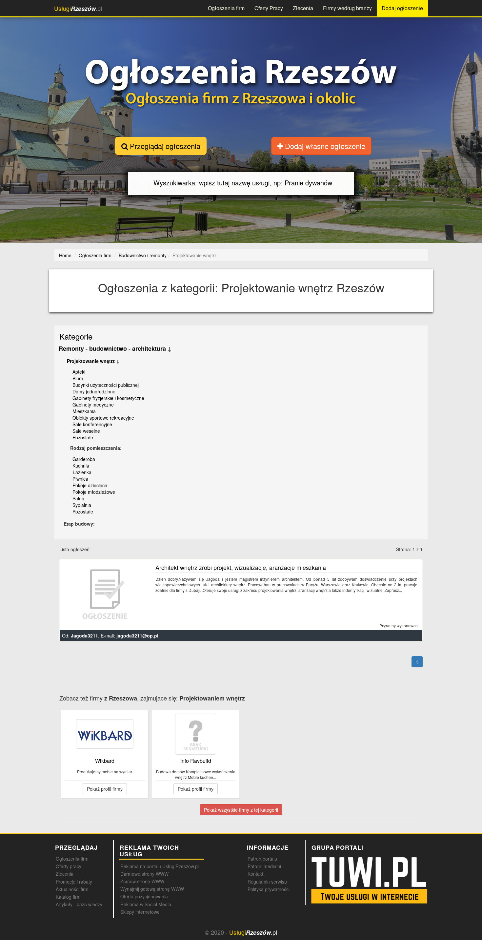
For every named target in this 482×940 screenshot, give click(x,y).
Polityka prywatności (269, 889)
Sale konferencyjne (92, 424)
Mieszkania (84, 411)
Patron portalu (262, 858)
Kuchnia (80, 465)
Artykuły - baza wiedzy (79, 904)
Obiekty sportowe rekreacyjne (103, 417)
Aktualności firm (72, 889)
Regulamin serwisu (267, 881)
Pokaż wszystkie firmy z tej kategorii (241, 809)
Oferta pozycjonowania (144, 896)
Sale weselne (86, 431)
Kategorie (75, 336)
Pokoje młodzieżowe (93, 492)
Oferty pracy (68, 866)
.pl (78, 8)
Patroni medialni (264, 866)
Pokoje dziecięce (89, 485)
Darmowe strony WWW (144, 873)
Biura (77, 378)
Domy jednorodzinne (93, 391)
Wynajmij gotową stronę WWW (152, 889)
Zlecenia (303, 8)
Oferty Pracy (268, 8)
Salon (78, 498)
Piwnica (80, 478)
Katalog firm (68, 896)
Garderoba (83, 459)
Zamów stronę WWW (142, 881)
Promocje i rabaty (74, 881)
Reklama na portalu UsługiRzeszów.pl (159, 866)
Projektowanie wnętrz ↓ (93, 361)
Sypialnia (81, 505)
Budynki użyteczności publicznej (105, 385)
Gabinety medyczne (93, 404)
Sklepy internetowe (140, 912)
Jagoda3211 (84, 635)
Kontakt (255, 873)
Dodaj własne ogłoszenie (324, 146)
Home (65, 255)
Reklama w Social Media (145, 904)
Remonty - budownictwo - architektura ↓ (115, 348)
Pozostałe (82, 437)
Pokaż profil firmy (105, 788)
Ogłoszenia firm (226, 8)
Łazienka (81, 472)
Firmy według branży (347, 8)
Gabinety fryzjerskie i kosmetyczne (108, 398)
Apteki (78, 371)
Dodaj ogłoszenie (402, 8)
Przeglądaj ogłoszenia (164, 146)
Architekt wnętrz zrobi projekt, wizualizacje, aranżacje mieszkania (240, 567)
